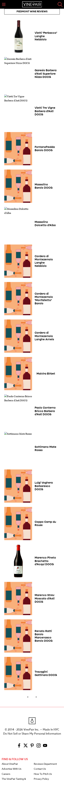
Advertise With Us (11, 769)
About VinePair (10, 764)
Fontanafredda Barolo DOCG (45, 148)
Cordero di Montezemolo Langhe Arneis (44, 336)
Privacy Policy (41, 779)
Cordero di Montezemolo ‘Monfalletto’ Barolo (44, 298)
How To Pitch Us (43, 774)
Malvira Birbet (46, 373)
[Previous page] (28, 696)
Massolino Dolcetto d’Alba (45, 223)
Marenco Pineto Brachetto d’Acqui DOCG (45, 561)
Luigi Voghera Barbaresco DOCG (44, 486)
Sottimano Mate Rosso (45, 448)
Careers (6, 774)
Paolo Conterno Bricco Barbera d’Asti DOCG (45, 411)
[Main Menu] (3, 4)
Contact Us (40, 769)
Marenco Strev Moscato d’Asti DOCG (45, 598)
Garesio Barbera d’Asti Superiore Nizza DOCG (45, 73)
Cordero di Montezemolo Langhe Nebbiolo (44, 261)
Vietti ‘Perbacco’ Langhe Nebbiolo (46, 36)
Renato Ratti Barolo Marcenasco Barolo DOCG (44, 636)
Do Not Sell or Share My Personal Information (32, 734)
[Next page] (35, 696)
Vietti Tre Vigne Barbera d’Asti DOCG (45, 111)
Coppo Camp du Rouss (45, 523)
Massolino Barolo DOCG (44, 186)
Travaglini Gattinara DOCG (46, 673)
